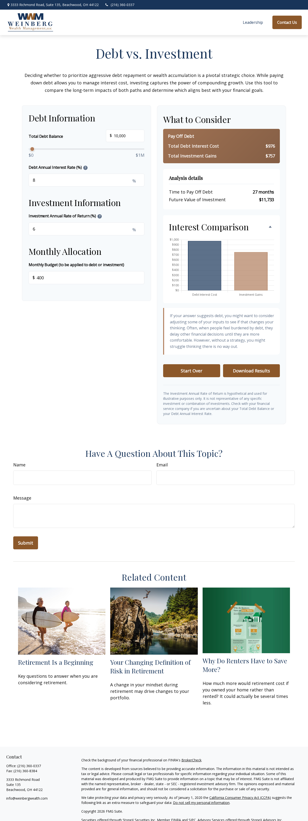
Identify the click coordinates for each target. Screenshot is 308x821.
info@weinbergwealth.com (27, 798)
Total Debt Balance (70, 136)
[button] (253, 22)
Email (162, 465)
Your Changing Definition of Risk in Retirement (150, 666)
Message (22, 498)
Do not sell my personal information (201, 802)
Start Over (191, 371)
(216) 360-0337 (122, 4)
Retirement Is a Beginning (55, 662)
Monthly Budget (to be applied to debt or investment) (76, 264)
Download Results (251, 371)
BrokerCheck (191, 760)
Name (19, 465)
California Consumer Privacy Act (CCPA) (240, 797)
